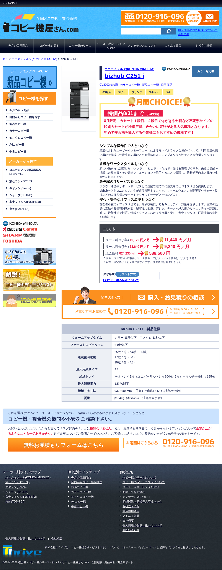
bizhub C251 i (124, 75)
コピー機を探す (49, 45)
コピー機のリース (80, 45)
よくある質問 (173, 45)
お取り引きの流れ (133, 492)
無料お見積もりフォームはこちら (64, 445)
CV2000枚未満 (109, 84)
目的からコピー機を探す (24, 117)
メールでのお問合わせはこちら (206, 18)
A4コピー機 (16, 144)
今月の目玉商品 (18, 45)
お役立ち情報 (204, 45)
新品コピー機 (17, 124)
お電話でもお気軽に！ (140, 311)
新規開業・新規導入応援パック (142, 501)
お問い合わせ (130, 530)
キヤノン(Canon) (20, 188)
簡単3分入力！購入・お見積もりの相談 (140, 297)
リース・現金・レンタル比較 (111, 45)
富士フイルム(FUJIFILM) (25, 202)
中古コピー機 (17, 151)
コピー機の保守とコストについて (143, 482)
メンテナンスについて (142, 45)
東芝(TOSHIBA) (19, 208)
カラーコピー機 (19, 130)
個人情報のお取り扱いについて (197, 30)
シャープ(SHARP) (20, 195)
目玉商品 (166, 84)
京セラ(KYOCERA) (21, 181)
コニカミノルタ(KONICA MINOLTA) (25, 172)
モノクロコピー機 (20, 137)
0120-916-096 (157, 18)
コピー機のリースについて (139, 477)
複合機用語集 (130, 511)
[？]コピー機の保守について (121, 280)
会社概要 (183, 34)
